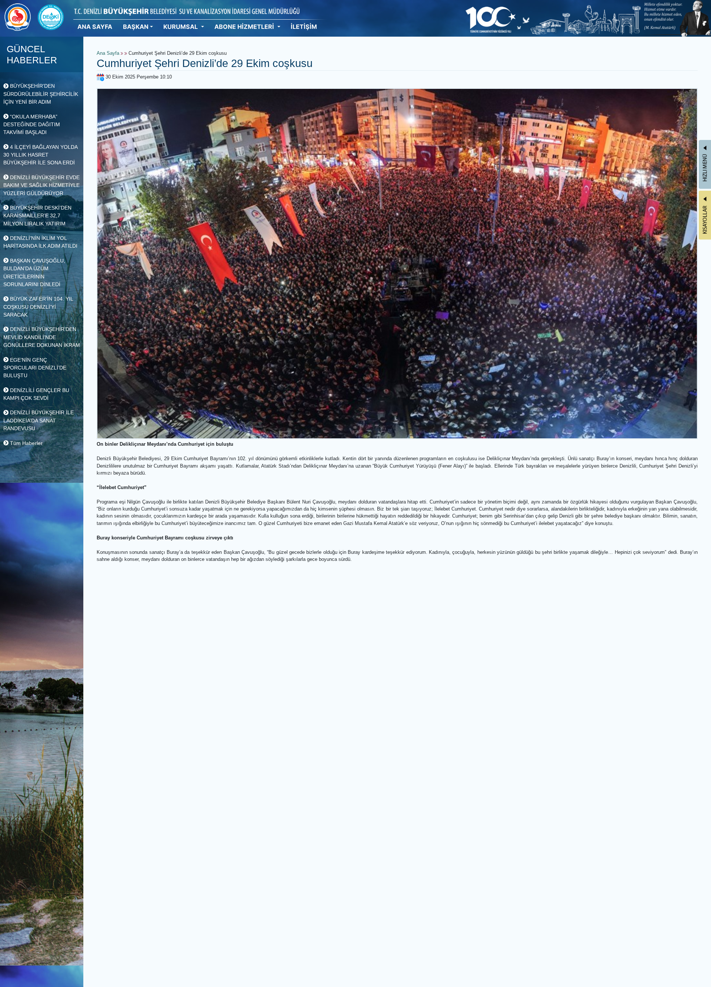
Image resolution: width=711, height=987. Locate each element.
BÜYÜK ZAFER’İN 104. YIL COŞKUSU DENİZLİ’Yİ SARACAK (38, 307)
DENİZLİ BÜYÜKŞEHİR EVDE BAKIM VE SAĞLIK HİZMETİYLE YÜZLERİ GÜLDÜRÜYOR (41, 185)
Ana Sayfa (108, 53)
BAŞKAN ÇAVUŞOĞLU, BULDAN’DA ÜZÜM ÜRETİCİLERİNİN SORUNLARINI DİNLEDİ (34, 272)
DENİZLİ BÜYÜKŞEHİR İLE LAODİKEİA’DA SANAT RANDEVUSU (38, 420)
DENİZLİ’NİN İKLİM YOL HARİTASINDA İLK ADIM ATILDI (40, 242)
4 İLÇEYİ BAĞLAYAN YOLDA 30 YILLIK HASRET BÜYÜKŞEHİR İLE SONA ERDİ (40, 155)
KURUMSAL (181, 26)
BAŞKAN (135, 26)
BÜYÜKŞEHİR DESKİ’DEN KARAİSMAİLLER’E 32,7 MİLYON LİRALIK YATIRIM (37, 216)
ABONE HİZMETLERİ (245, 26)
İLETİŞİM (304, 26)
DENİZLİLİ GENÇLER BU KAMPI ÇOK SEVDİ (36, 394)
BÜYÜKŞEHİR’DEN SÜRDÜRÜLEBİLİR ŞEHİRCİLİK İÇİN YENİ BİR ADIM (40, 94)
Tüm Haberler (26, 443)
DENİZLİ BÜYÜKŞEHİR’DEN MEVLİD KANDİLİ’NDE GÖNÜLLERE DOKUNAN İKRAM (41, 337)
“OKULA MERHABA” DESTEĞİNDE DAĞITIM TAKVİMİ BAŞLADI (31, 124)
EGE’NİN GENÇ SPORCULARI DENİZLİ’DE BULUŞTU (34, 368)
